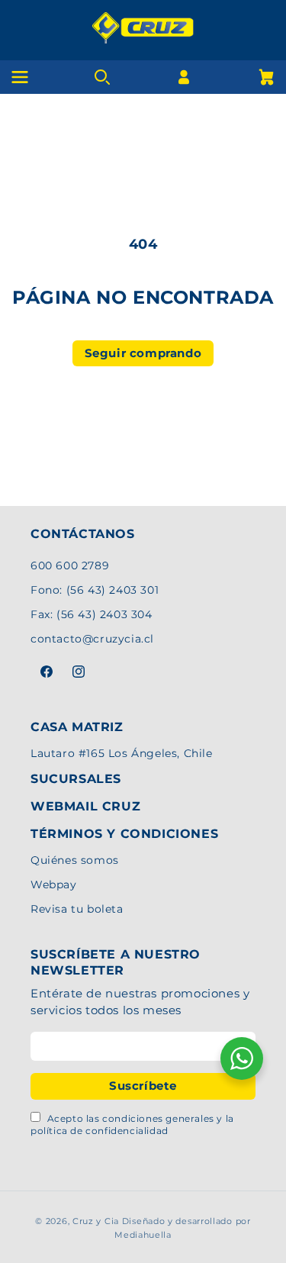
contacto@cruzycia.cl (92, 639)
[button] (266, 77)
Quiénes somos (75, 860)
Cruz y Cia (95, 1221)
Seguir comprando (143, 353)
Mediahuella (143, 1234)
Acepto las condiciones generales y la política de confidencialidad (132, 1124)
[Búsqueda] (102, 77)
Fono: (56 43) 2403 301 (95, 590)
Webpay (54, 884)
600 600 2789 (70, 565)
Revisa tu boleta (77, 909)
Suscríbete (143, 1085)
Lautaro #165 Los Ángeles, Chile (122, 753)
